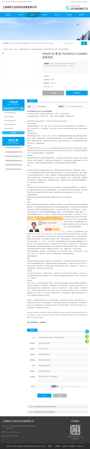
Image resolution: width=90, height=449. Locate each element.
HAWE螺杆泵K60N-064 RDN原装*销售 (44, 412)
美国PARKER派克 (25, 49)
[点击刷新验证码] (54, 386)
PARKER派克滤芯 (9, 116)
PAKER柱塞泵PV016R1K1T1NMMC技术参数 (14, 147)
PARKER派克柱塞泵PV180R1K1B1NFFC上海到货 (14, 152)
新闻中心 (45, 15)
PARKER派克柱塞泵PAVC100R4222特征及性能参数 (14, 169)
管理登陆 (57, 446)
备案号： (50, 446)
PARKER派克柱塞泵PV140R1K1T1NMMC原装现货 (14, 156)
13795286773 (87, 332)
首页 (11, 49)
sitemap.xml (80, 446)
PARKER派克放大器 (9, 112)
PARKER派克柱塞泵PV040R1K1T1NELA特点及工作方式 (14, 165)
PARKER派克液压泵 (9, 124)
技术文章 (57, 15)
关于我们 (20, 15)
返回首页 (73, 1)
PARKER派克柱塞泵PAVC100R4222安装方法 (14, 160)
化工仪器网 (71, 446)
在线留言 (79, 1)
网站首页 (8, 15)
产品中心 (32, 15)
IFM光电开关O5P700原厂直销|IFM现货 (44, 406)
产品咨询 (53, 93)
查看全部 (13, 132)
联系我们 (85, 1)
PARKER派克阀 (8, 128)
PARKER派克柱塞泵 (36, 49)
